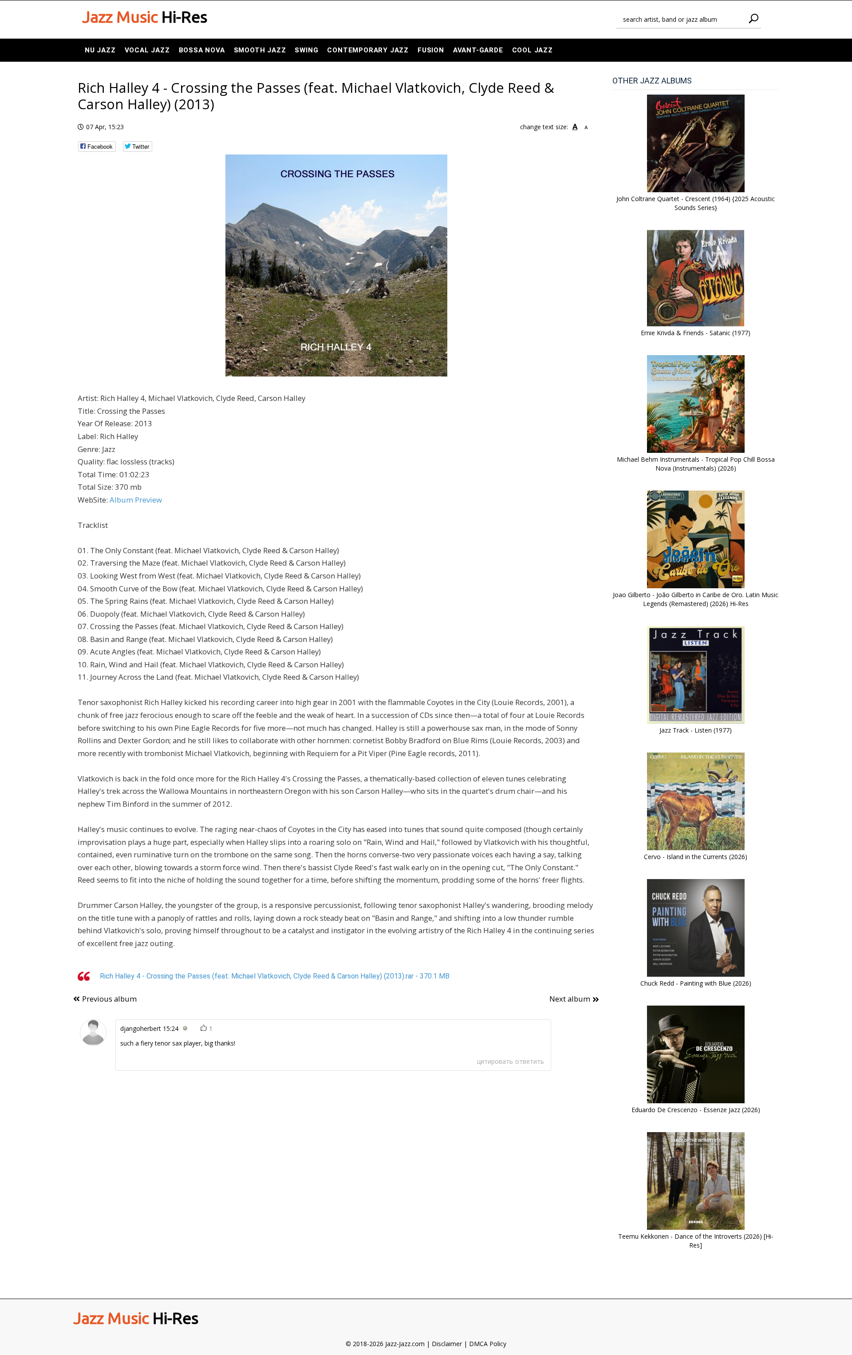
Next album (569, 998)
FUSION (431, 50)
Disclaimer (447, 1343)
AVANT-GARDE (478, 50)
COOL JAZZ (532, 50)
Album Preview (136, 500)
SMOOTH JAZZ (260, 50)
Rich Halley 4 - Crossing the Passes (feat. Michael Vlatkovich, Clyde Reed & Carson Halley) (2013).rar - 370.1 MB (275, 976)
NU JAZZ (100, 50)
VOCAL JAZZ (147, 50)
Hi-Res (144, 17)
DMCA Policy (487, 1343)
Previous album (109, 998)
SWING (306, 50)
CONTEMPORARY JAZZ (368, 50)
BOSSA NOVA (202, 50)
